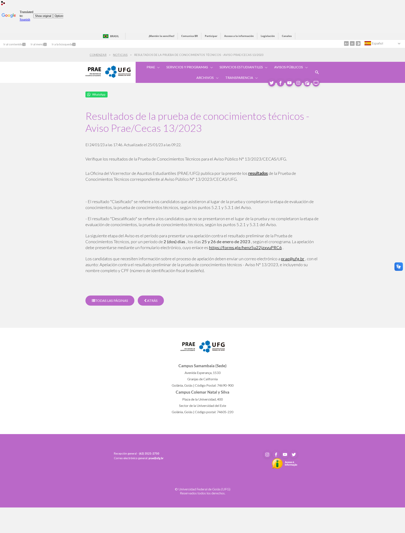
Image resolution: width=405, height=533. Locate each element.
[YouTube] (289, 82)
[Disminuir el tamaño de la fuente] (352, 43)
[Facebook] (280, 82)
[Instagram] (298, 82)
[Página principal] (187, 349)
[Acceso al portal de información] (284, 467)
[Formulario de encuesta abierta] (317, 72)
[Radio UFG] (307, 82)
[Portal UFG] (118, 76)
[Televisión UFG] (316, 82)
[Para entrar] (3, 3)
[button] (151, 67)
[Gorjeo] (271, 82)
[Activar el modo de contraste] (358, 43)
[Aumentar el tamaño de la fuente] (346, 43)
